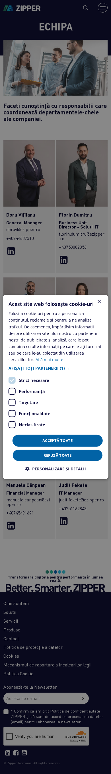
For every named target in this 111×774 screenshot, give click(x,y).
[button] (56, 368)
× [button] (99, 302)
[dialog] (55, 387)
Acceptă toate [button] (57, 440)
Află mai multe (49, 359)
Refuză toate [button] (58, 455)
